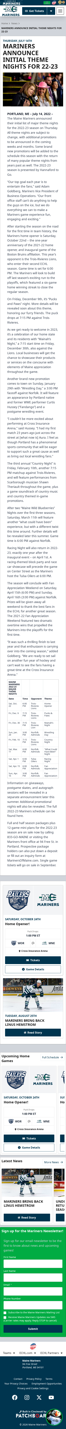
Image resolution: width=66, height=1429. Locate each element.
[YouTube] (51, 1397)
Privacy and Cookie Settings (33, 1388)
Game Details (35, 969)
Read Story (34, 1032)
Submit (33, 1329)
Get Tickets (36, 11)
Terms (49, 1378)
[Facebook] (14, 1397)
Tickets (35, 960)
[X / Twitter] (39, 1397)
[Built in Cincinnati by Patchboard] (33, 1414)
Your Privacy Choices (16, 1383)
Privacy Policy (33, 1378)
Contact (18, 1378)
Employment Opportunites (47, 1383)
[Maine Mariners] (10, 11)
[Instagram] (27, 1397)
